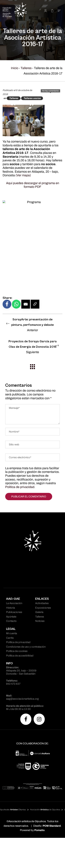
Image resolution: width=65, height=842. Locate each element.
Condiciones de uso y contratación (26, 646)
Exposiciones (43, 607)
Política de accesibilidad (19, 655)
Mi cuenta (11, 633)
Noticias (40, 621)
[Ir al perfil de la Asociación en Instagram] (39, 719)
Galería (39, 612)
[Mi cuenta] (45, 10)
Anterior (32, 325)
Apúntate (11, 616)
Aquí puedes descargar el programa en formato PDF (32, 185)
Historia (10, 607)
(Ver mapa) (23, 175)
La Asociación (14, 603)
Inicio (14, 68)
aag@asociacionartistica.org (22, 698)
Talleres (26, 68)
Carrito (10, 637)
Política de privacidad (19, 487)
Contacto (11, 621)
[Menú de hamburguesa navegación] (59, 10)
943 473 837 (13, 683)
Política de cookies (17, 651)
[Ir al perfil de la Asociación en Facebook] (26, 719)
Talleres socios (32, 98)
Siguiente (32, 347)
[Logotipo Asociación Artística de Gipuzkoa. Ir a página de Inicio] (19, 10)
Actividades (42, 603)
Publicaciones (14, 612)
